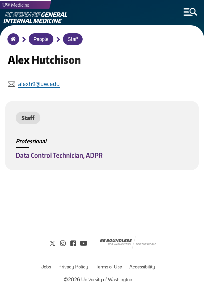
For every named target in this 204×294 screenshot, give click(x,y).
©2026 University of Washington (98, 280)
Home (12, 42)
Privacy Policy (73, 267)
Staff (73, 39)
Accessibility (142, 267)
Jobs (46, 267)
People (41, 39)
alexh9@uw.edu (39, 84)
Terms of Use (109, 267)
